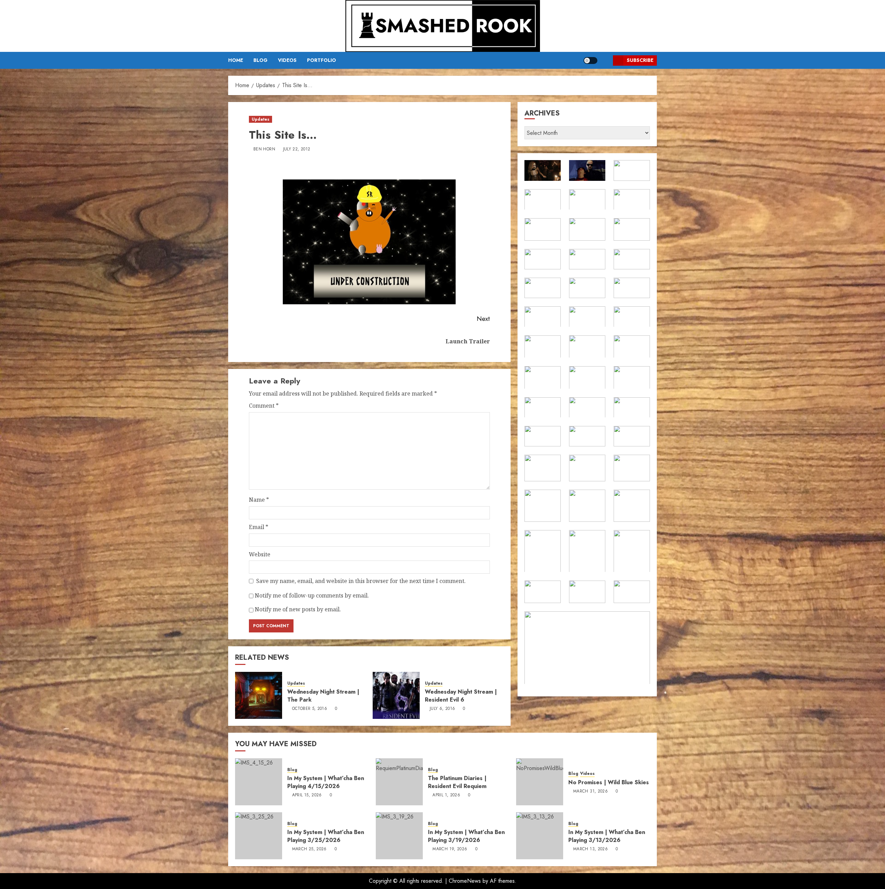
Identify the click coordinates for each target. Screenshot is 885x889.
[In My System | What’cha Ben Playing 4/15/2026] (258, 781)
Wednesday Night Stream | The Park (323, 695)
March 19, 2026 (449, 849)
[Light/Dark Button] (590, 60)
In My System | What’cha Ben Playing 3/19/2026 (466, 836)
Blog (260, 60)
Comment (264, 405)
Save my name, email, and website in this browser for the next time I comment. (361, 581)
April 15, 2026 (307, 795)
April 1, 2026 (446, 795)
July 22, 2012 (296, 149)
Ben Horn (264, 149)
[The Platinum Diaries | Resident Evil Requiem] (399, 781)
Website (259, 554)
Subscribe (640, 60)
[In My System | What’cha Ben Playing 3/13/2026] (539, 835)
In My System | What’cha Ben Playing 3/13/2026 (606, 836)
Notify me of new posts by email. (298, 609)
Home (235, 60)
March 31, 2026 (590, 791)
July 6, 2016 (442, 709)
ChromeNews (465, 881)
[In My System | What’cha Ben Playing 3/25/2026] (258, 835)
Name (259, 499)
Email (258, 527)
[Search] (605, 60)
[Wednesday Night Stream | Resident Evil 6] (396, 695)
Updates (260, 119)
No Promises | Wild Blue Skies (608, 782)
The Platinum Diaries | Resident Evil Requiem (457, 782)
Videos (287, 60)
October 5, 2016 (309, 709)
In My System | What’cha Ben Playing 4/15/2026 (325, 782)
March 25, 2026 (309, 849)
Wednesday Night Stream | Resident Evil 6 (461, 695)
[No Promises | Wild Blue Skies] (539, 781)
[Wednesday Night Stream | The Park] (258, 695)
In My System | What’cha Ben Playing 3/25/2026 (325, 836)
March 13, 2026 (590, 849)
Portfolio (321, 60)
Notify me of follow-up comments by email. (312, 595)
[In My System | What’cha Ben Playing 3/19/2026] (399, 835)
